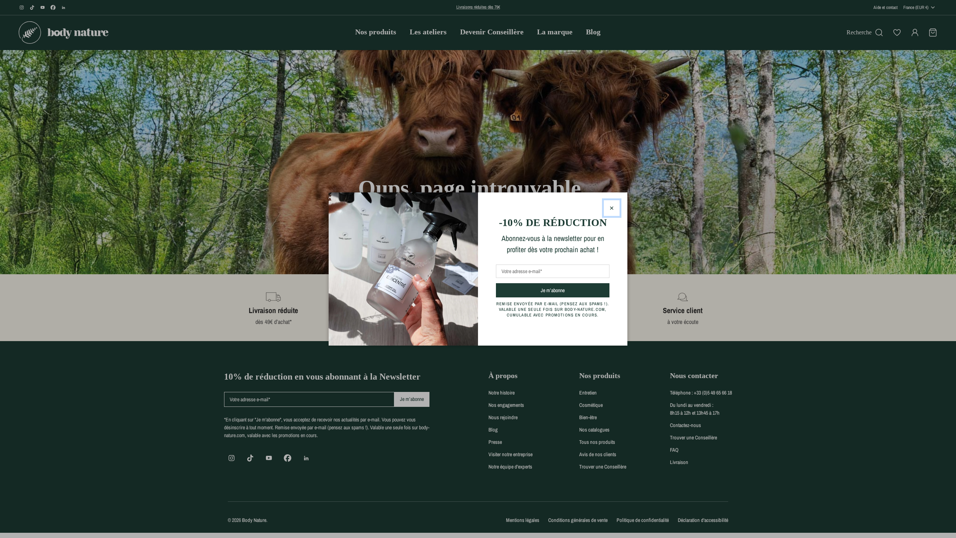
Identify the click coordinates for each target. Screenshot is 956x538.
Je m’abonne (566, 290)
